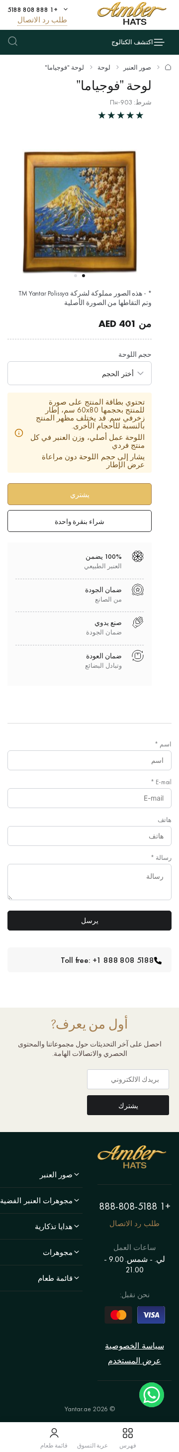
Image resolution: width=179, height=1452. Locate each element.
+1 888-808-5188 (135, 1206)
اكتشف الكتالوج (132, 42)
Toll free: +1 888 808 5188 (107, 959)
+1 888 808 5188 (32, 9)
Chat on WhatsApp (151, 1394)
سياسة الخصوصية (134, 1346)
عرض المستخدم (134, 1360)
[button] (83, 275)
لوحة (103, 68)
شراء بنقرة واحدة (80, 521)
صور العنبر (137, 68)
